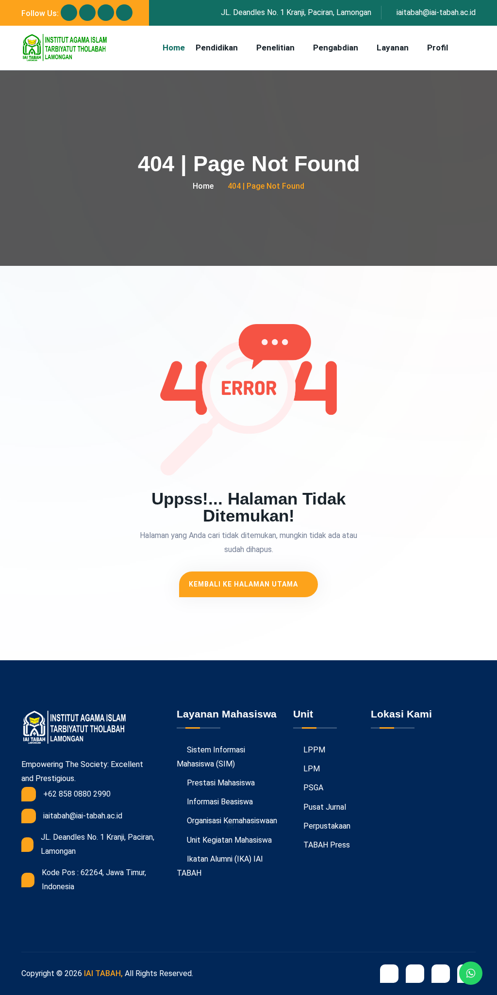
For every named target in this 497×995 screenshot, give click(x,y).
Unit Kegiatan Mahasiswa (228, 840)
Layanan (393, 47)
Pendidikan (217, 47)
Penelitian (275, 47)
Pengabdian (335, 47)
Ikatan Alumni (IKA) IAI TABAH (220, 866)
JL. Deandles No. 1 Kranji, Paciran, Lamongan (296, 12)
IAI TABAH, (103, 973)
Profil (437, 47)
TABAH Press (325, 844)
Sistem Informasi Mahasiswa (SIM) (211, 756)
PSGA (312, 787)
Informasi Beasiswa (219, 801)
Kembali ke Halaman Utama (244, 584)
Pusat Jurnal (323, 807)
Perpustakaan (325, 826)
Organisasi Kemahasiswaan (231, 820)
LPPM (313, 749)
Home (174, 47)
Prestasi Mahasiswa (220, 782)
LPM (310, 768)
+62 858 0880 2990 (77, 794)
